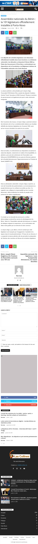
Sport (34, 537)
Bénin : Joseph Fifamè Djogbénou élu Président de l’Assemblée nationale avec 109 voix (9, 257)
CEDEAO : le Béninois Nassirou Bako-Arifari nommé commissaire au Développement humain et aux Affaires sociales (6, 299)
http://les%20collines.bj (19, 278)
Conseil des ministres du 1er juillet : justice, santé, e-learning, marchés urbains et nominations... (17, 414)
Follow (34, 401)
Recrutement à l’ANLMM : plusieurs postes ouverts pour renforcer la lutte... (24, 498)
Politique (3, 520)
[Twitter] (6, 32)
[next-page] (20, 305)
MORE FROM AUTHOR (25, 285)
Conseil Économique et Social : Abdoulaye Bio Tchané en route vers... (23, 490)
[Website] (20, 280)
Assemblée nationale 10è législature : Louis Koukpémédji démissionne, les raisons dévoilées (28, 257)
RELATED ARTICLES (12, 285)
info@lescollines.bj (22, 465)
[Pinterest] (11, 32)
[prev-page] (18, 305)
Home (2, 12)
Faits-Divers (4, 526)
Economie (3, 518)
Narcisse (4, 28)
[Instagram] (17, 468)
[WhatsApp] (15, 32)
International (4, 528)
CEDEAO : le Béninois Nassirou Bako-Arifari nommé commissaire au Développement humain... (24, 481)
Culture (3, 515)
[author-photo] (19, 270)
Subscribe (33, 404)
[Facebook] (2, 32)
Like (35, 397)
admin (2, 432)
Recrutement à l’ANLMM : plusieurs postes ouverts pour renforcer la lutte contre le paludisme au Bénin (31, 299)
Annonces (15, 539)
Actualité (7, 12)
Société (3, 523)
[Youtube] (24, 468)
